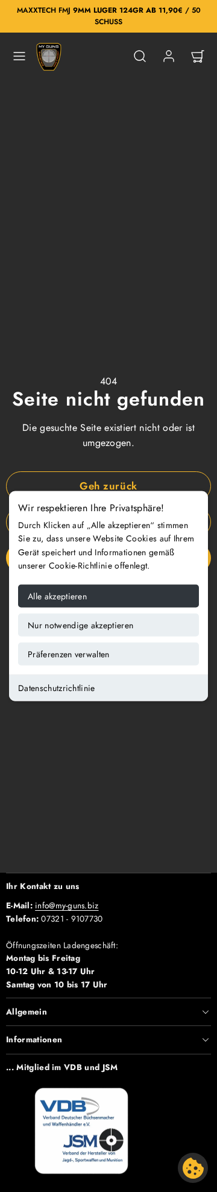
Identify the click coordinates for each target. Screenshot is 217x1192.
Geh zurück (108, 486)
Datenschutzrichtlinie (56, 687)
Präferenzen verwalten (69, 654)
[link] (168, 56)
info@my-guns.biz (66, 905)
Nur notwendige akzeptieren (80, 625)
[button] (19, 56)
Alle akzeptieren (57, 596)
